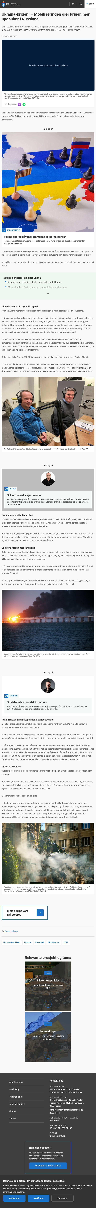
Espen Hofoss (11, 931)
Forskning (14, 1089)
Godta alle (14, 1198)
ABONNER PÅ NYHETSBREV (48, 1166)
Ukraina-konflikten (11, 942)
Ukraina (27, 942)
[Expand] (48, 293)
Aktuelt (12, 1111)
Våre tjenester (16, 1082)
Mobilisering (54, 942)
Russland (39, 942)
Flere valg (63, 1198)
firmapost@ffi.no (57, 1136)
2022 (66, 942)
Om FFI (12, 1118)
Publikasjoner (15, 1096)
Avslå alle (38, 1198)
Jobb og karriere (17, 1104)
